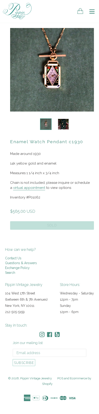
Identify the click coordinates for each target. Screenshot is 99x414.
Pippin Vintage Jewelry (36, 378)
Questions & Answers (21, 263)
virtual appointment (29, 188)
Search (10, 272)
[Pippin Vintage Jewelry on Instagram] (42, 334)
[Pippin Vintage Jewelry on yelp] (57, 334)
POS (60, 378)
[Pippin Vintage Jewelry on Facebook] (49, 334)
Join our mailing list (28, 343)
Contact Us (13, 258)
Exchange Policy (17, 268)
